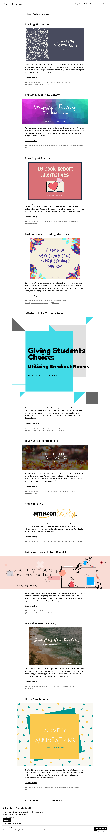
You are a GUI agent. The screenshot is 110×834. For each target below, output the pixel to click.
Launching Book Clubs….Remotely (46, 552)
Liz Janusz (29, 82)
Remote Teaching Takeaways (42, 95)
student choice (42, 430)
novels (59, 221)
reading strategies (55, 301)
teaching (67, 82)
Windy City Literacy (13, 3)
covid (28, 84)
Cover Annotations (36, 699)
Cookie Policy (43, 830)
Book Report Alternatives (40, 158)
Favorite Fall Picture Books (41, 440)
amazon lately (67, 541)
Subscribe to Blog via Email (17, 808)
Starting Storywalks (37, 24)
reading (39, 613)
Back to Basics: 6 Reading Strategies (47, 234)
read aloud (60, 82)
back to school (51, 686)
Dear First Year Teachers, (40, 623)
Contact (105, 4)
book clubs (53, 221)
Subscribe (7, 820)
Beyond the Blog (84, 4)
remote (44, 613)
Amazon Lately (34, 504)
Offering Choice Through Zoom (44, 313)
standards (34, 303)
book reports (74, 221)
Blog (76, 4)
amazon (52, 541)
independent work (31, 430)
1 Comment (29, 148)
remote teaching (78, 145)
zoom (49, 430)
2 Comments (45, 85)
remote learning (55, 145)
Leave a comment (31, 224)
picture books (53, 82)
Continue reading (31, 77)
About (99, 4)
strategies (40, 303)
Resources (93, 4)
